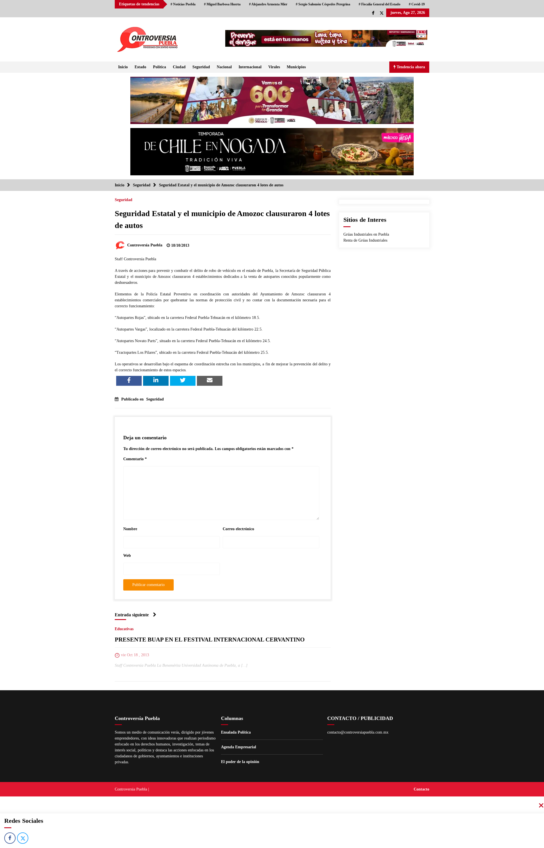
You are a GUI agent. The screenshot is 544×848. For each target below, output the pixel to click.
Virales (274, 67)
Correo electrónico (238, 529)
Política (159, 67)
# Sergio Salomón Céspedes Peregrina (323, 4)
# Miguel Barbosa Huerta (222, 4)
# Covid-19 (417, 4)
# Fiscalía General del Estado (379, 4)
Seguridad (201, 67)
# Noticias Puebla (183, 4)
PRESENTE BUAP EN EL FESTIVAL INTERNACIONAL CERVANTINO (210, 639)
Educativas (124, 629)
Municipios (296, 67)
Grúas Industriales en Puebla (366, 234)
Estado (140, 67)
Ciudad (179, 67)
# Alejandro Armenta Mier (268, 4)
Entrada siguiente (132, 614)
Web (127, 555)
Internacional (250, 67)
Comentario (135, 459)
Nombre (130, 529)
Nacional (224, 67)
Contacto (421, 789)
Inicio (123, 67)
